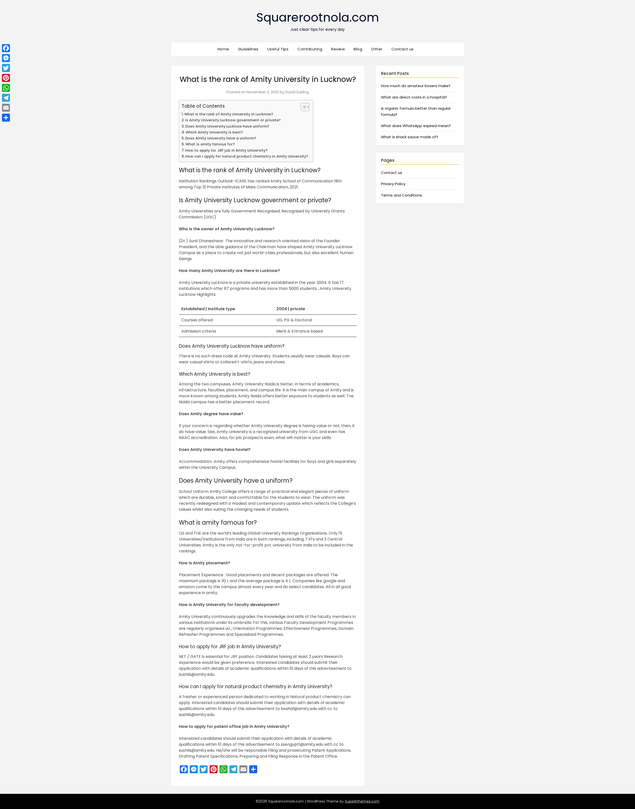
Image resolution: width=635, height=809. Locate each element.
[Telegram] (6, 98)
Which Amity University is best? (214, 132)
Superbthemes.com (362, 801)
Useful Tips (278, 49)
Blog (358, 49)
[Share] (6, 118)
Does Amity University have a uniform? (220, 138)
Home (223, 49)
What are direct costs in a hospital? (414, 97)
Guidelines (248, 49)
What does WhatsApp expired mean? (416, 125)
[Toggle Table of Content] (302, 107)
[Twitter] (6, 68)
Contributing (309, 49)
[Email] (6, 108)
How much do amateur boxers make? (415, 85)
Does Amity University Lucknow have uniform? (227, 126)
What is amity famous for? (210, 144)
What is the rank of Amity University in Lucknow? (228, 114)
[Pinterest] (6, 78)
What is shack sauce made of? (409, 136)
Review (338, 49)
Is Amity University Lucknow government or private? (233, 120)
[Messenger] (6, 58)
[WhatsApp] (6, 88)
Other (376, 49)
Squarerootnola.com (317, 17)
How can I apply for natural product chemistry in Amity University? (246, 156)
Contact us (402, 49)
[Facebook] (6, 48)
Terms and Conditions (401, 195)
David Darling (297, 92)
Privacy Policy (393, 183)
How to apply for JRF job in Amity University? (226, 150)
